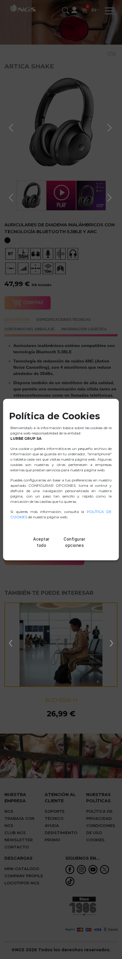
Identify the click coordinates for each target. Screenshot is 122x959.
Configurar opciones (74, 542)
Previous (12, 127)
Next (110, 127)
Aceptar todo (41, 542)
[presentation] (10, 642)
